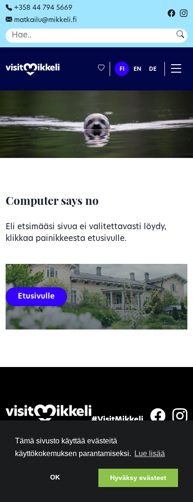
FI (122, 69)
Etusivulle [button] (36, 296)
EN (137, 69)
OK (55, 477)
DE (152, 69)
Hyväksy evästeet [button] (138, 477)
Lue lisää (149, 453)
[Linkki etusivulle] (32, 70)
